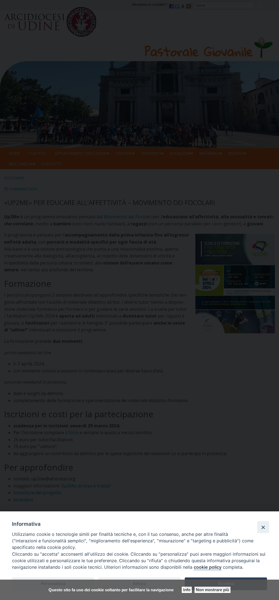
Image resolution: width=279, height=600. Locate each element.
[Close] (263, 527)
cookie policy (208, 567)
